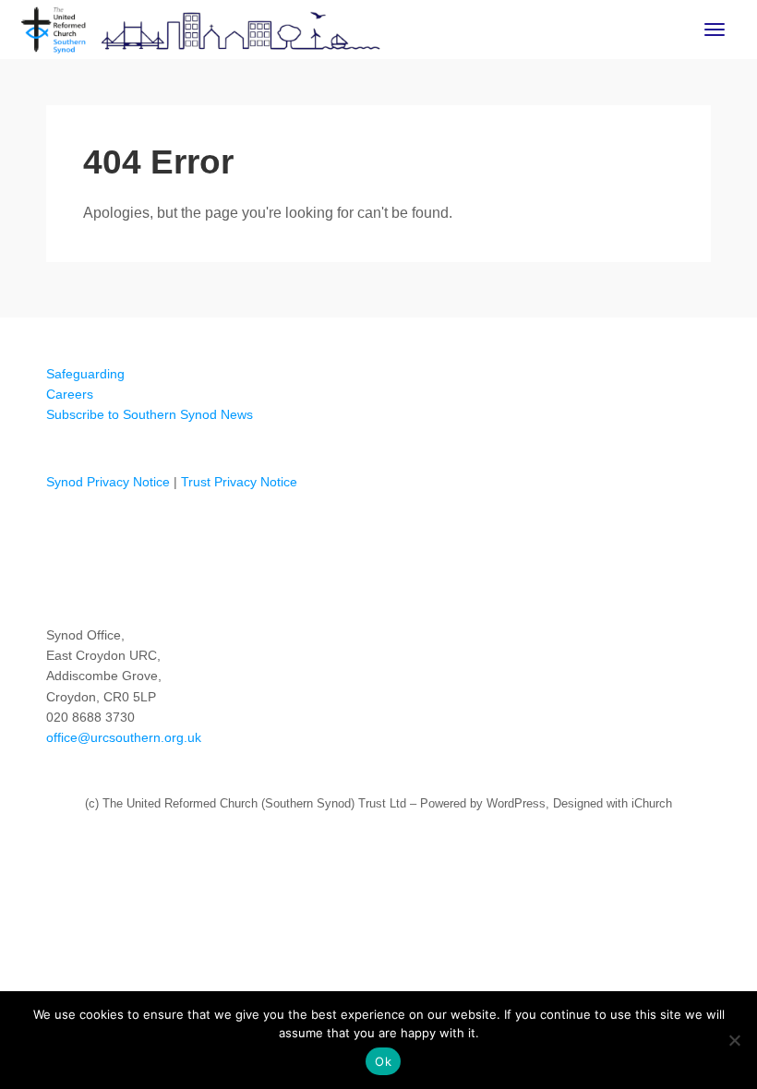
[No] (734, 1040)
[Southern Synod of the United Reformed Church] (200, 28)
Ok (383, 1061)
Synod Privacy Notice (108, 481)
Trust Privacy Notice (239, 481)
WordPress (516, 803)
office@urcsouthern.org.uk (123, 737)
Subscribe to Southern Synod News (149, 414)
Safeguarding (85, 373)
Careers (69, 394)
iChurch (651, 803)
